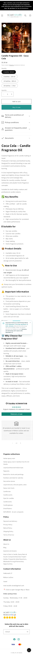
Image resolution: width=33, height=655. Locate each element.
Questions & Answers (10, 551)
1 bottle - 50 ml (9, 72)
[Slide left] (12, 443)
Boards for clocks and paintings (13, 474)
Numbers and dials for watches (13, 478)
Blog (4, 547)
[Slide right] (20, 443)
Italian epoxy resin (9, 458)
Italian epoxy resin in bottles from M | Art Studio (16, 463)
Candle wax (7, 491)
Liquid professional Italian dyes (13, 468)
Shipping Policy (8, 531)
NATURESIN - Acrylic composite (13, 512)
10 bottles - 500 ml (10, 81)
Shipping (11, 65)
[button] (2, 15)
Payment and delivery (10, 521)
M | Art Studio (18, 652)
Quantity (4, 90)
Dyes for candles (8, 498)
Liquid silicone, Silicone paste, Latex (14, 485)
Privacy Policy (7, 525)
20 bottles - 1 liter (10, 86)
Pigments (6, 471)
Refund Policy (7, 528)
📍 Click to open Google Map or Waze (16, 590)
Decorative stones (9, 481)
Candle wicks (7, 502)
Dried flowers (7, 508)
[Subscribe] (27, 631)
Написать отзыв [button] (16, 414)
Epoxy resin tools (8, 488)
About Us (6, 544)
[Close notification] (30, 322)
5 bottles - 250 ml (9, 77)
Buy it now (16, 107)
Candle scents (7, 495)
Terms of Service (8, 535)
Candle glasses (8, 505)
